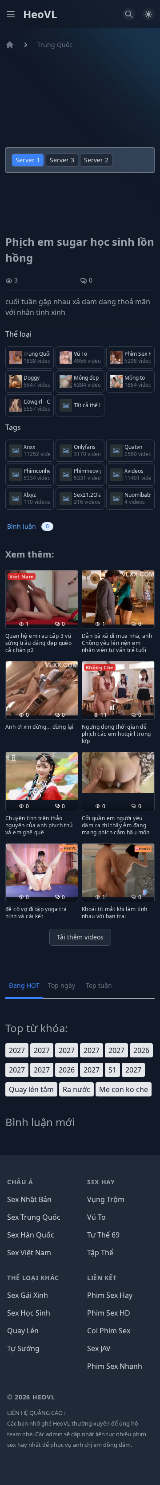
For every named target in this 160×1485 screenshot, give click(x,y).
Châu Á (20, 1182)
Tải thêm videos (80, 937)
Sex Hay (101, 1182)
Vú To (96, 1217)
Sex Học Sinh (28, 1313)
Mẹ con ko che (123, 1089)
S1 (112, 1070)
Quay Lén (23, 1331)
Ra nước (76, 1089)
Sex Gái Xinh (27, 1295)
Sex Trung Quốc (33, 1217)
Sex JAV (99, 1348)
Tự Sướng (23, 1348)
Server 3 (62, 160)
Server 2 (96, 160)
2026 (141, 1050)
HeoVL (40, 14)
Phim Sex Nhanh (114, 1366)
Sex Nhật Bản (29, 1199)
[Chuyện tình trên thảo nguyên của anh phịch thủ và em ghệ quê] (42, 776)
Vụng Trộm (105, 1199)
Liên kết (102, 1277)
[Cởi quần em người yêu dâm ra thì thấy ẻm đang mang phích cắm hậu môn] (118, 772)
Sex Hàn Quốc (30, 1235)
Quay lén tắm (31, 1089)
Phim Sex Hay (109, 1295)
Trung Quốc (54, 44)
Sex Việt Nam (29, 1252)
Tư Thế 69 (103, 1235)
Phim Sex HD (108, 1313)
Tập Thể (100, 1252)
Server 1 (28, 160)
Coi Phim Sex (108, 1331)
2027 (17, 1050)
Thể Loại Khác (33, 1277)
